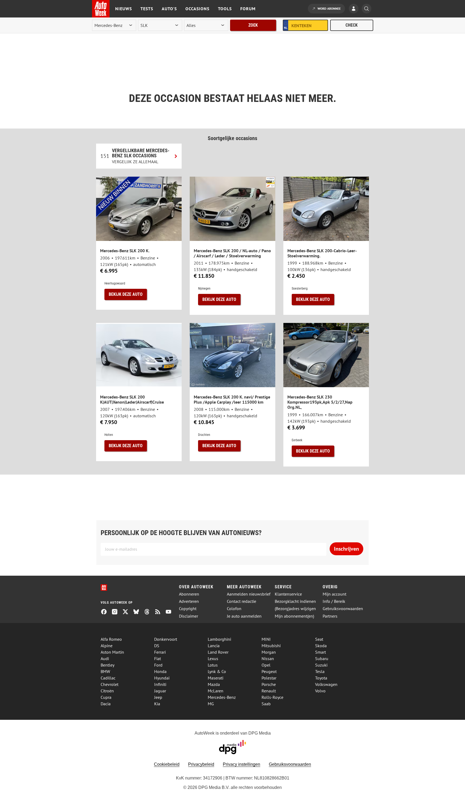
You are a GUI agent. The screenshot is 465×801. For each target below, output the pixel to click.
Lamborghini (219, 639)
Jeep (158, 697)
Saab (266, 703)
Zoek (253, 25)
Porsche (269, 684)
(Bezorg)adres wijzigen (295, 608)
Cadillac (108, 678)
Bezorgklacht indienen (295, 601)
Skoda (321, 645)
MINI (266, 639)
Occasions (197, 8)
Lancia (214, 645)
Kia (157, 703)
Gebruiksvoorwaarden (343, 608)
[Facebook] (106, 612)
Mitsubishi (271, 645)
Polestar (269, 678)
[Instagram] (116, 612)
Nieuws (123, 8)
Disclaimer (188, 616)
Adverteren (189, 601)
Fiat (157, 658)
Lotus (213, 665)
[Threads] (149, 612)
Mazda (214, 684)
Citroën (107, 690)
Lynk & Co (217, 671)
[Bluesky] (138, 612)
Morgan (269, 652)
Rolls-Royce (272, 697)
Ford (158, 665)
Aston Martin (112, 652)
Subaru (321, 658)
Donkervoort (165, 639)
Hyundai (162, 678)
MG (211, 703)
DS (156, 645)
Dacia (106, 703)
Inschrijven (346, 548)
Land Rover (218, 652)
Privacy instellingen (241, 764)
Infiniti (160, 684)
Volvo (320, 690)
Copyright (187, 608)
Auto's (169, 8)
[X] (127, 612)
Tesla (320, 671)
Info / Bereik (334, 601)
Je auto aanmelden (244, 616)
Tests (146, 8)
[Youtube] (170, 612)
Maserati (215, 678)
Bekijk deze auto (126, 294)
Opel (266, 665)
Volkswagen (326, 684)
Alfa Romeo (111, 639)
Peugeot (269, 671)
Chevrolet (109, 684)
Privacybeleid (201, 764)
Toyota (321, 678)
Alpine (106, 645)
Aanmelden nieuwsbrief (248, 594)
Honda (160, 671)
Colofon (234, 608)
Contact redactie (241, 601)
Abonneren (189, 594)
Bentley (107, 665)
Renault (269, 690)
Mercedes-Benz (222, 697)
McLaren (215, 690)
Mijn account (334, 594)
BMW (105, 671)
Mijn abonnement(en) (294, 616)
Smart (320, 652)
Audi (105, 658)
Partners (330, 616)
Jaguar (160, 690)
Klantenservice (288, 594)
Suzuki (321, 665)
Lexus (213, 658)
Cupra (106, 697)
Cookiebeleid (166, 764)
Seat (319, 639)
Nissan (268, 658)
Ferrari (160, 652)
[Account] (355, 9)
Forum (248, 8)
